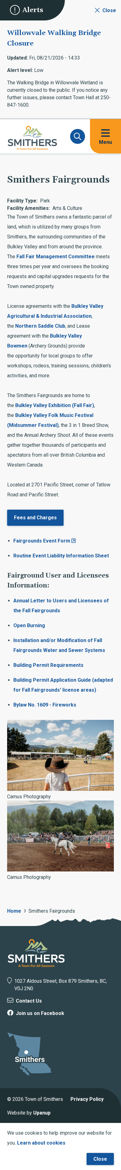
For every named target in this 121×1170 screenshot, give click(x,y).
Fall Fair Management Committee (55, 256)
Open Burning (29, 625)
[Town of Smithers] (36, 953)
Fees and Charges (35, 518)
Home (14, 911)
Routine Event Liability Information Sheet (61, 556)
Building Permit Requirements (48, 665)
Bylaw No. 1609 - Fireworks (44, 705)
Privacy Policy (87, 1099)
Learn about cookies (41, 1143)
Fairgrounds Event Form (41, 541)
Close (100, 1159)
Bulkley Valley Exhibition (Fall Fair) (54, 405)
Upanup (42, 1113)
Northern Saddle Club (40, 326)
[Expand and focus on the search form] (77, 136)
